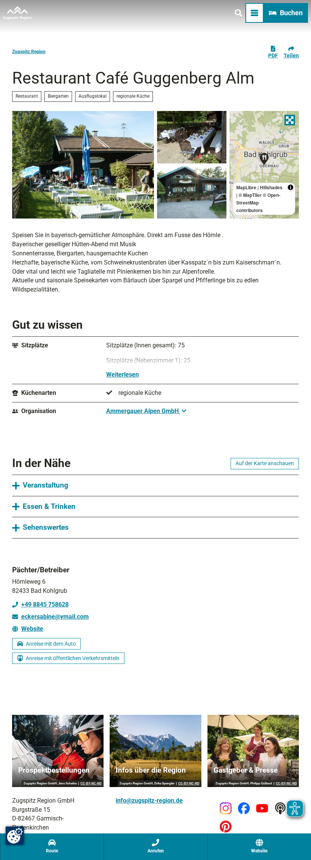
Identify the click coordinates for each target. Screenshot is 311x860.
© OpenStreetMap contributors (258, 203)
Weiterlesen (122, 374)
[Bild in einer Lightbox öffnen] (83, 165)
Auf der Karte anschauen (265, 463)
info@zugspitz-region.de (149, 800)
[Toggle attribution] (290, 187)
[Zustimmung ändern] (15, 836)
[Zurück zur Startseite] (17, 13)
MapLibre (246, 187)
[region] (264, 165)
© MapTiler (250, 195)
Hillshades (271, 187)
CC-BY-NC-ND (91, 783)
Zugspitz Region (29, 51)
